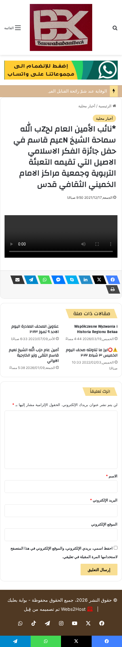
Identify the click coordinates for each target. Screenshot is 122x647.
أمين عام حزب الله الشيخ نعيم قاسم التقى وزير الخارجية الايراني (34, 355)
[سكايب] (70, 280)
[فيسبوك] (111, 280)
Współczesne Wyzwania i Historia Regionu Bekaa (95, 329)
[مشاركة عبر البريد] (16, 280)
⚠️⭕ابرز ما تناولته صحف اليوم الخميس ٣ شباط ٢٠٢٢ (91, 352)
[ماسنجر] (56, 280)
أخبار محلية (86, 106)
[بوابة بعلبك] (61, 27)
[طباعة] (111, 289)
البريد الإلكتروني (103, 500)
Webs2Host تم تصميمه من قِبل (55, 609)
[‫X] (97, 280)
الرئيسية (105, 106)
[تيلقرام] (29, 280)
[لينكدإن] (84, 280)
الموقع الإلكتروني (104, 524)
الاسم (111, 476)
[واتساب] (43, 280)
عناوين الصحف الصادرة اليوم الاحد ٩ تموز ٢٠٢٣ (35, 329)
